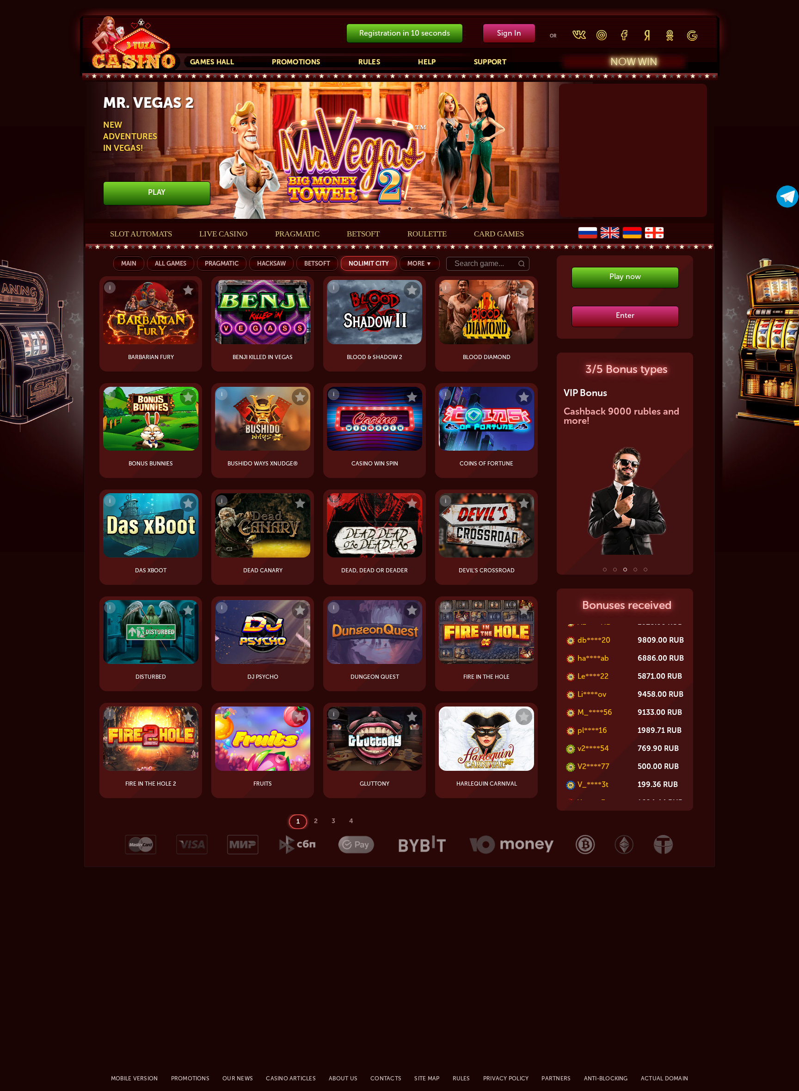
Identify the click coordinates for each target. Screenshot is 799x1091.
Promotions (296, 62)
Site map (426, 1078)
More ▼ (419, 263)
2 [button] (399, 209)
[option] (399, 151)
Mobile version (134, 1078)
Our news (237, 1078)
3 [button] (410, 209)
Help (427, 62)
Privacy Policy (506, 1078)
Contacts (385, 1078)
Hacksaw (271, 263)
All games (170, 263)
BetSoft (363, 233)
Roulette (427, 233)
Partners (556, 1078)
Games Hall (212, 62)
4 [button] (635, 569)
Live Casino (223, 233)
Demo (182, 357)
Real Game (133, 357)
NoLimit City (369, 263)
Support (490, 62)
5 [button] (645, 569)
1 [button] (389, 209)
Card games (499, 233)
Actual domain (664, 1078)
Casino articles (291, 1078)
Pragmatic (297, 233)
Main (128, 263)
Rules (369, 62)
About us (343, 1078)
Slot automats (141, 233)
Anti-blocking (606, 1078)
